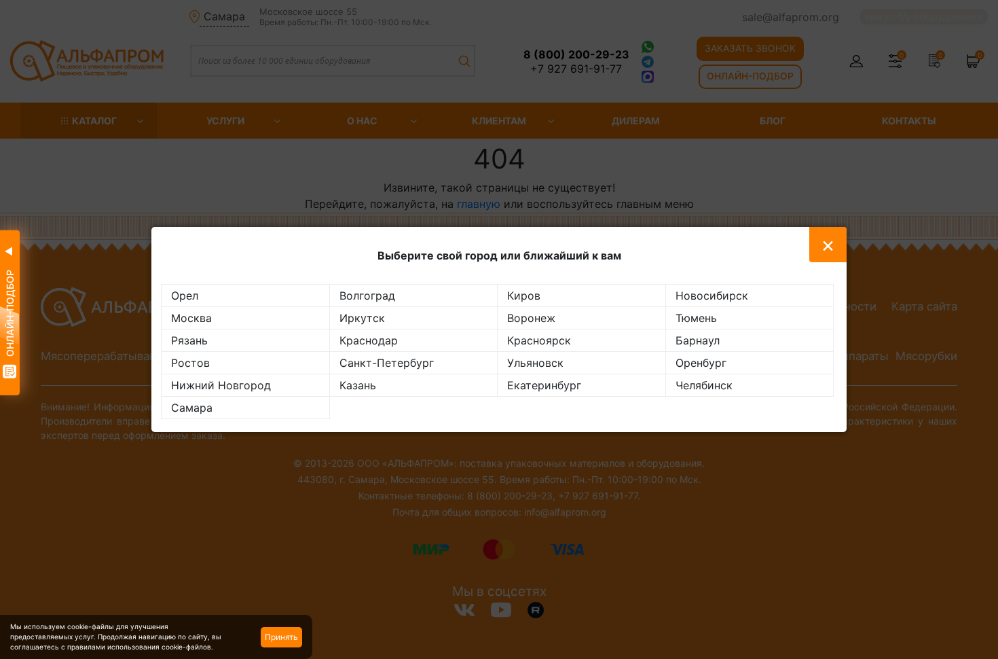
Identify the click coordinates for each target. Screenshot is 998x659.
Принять (281, 637)
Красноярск (539, 340)
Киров (523, 295)
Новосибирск (712, 295)
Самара (191, 407)
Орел (184, 295)
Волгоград (367, 295)
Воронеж (531, 318)
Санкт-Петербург (386, 363)
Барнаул (698, 340)
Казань (357, 385)
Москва (191, 318)
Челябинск (704, 385)
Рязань (189, 340)
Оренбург (701, 363)
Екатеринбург (544, 385)
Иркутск (362, 318)
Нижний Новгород (221, 385)
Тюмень (696, 318)
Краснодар (368, 340)
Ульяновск (535, 363)
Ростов (190, 363)
